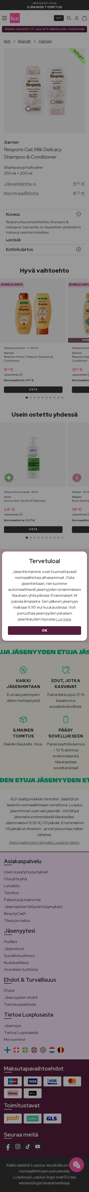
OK (44, 630)
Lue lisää (63, 619)
